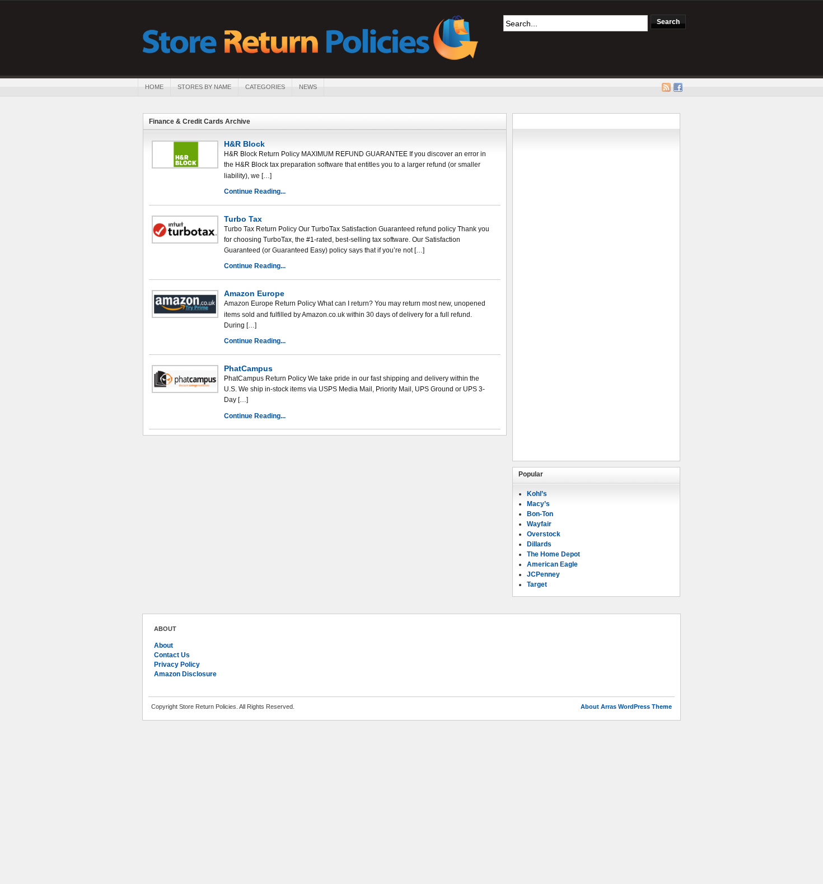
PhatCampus (248, 368)
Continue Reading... (255, 191)
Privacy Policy (177, 664)
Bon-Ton (540, 514)
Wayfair (539, 524)
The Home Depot (553, 554)
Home (154, 86)
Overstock (543, 534)
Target (537, 584)
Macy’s (538, 504)
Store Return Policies (311, 36)
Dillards (539, 544)
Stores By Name (204, 86)
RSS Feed (666, 87)
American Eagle (552, 564)
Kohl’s (537, 494)
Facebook (678, 87)
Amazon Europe (254, 293)
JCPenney (543, 574)
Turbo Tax (243, 218)
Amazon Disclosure (185, 674)
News (308, 86)
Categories (265, 86)
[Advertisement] (596, 287)
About (163, 645)
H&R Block (244, 143)
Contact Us (172, 655)
